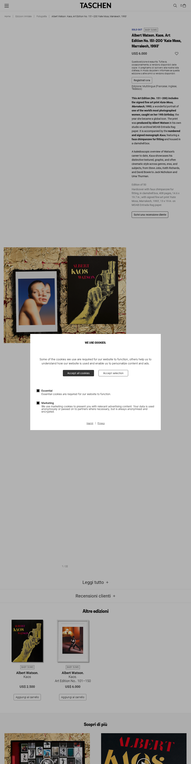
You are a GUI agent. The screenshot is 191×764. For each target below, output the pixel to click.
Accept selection (113, 373)
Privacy (101, 423)
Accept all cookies (78, 373)
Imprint (90, 423)
